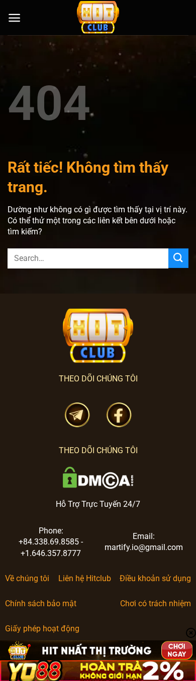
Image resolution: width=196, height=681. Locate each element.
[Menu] (14, 18)
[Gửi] (178, 258)
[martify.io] (98, 17)
